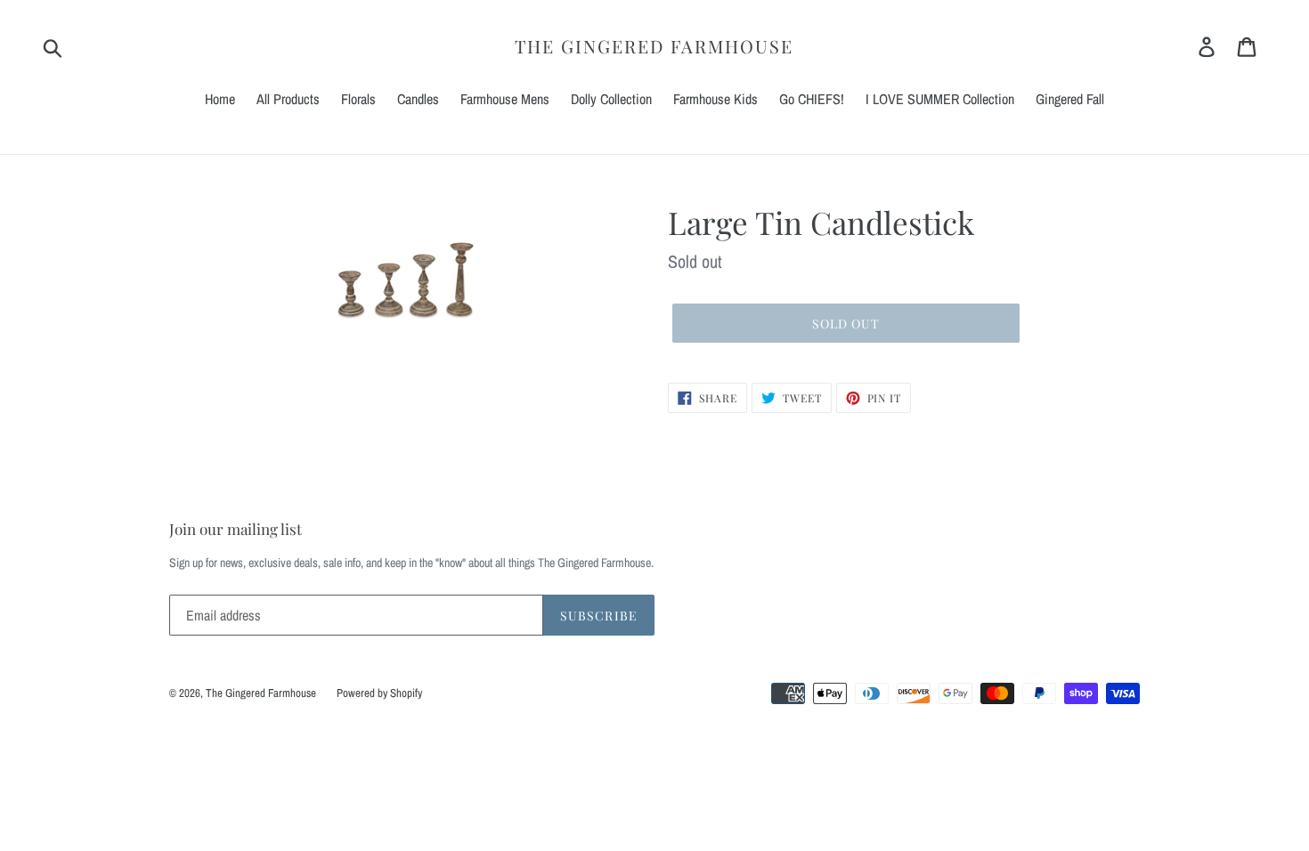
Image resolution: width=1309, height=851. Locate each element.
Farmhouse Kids (715, 99)
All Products (288, 99)
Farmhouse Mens (504, 99)
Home (220, 99)
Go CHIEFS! (811, 99)
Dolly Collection (611, 99)
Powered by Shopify (379, 693)
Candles (418, 99)
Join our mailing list (235, 529)
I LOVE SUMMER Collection (940, 99)
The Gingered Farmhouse (654, 46)
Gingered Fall (1070, 99)
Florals (358, 99)
